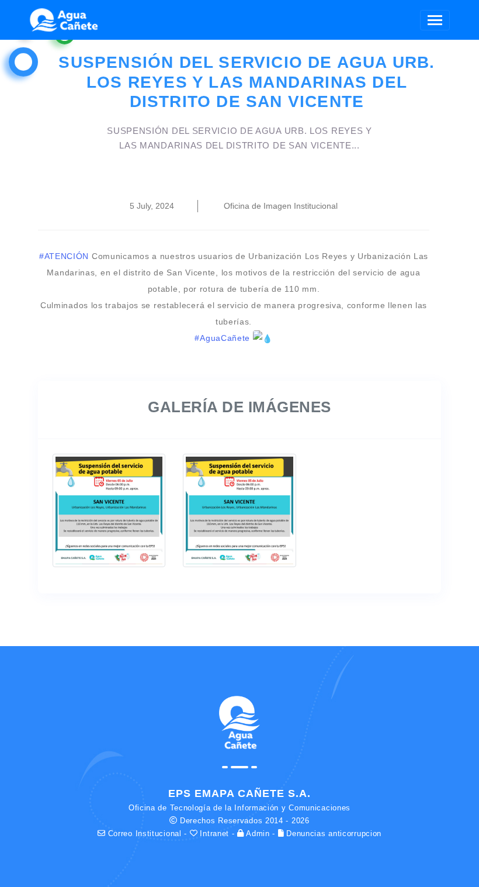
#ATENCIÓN (64, 256)
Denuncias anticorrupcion (332, 833)
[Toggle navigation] (435, 20)
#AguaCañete (222, 338)
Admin (258, 833)
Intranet (214, 833)
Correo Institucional (144, 833)
